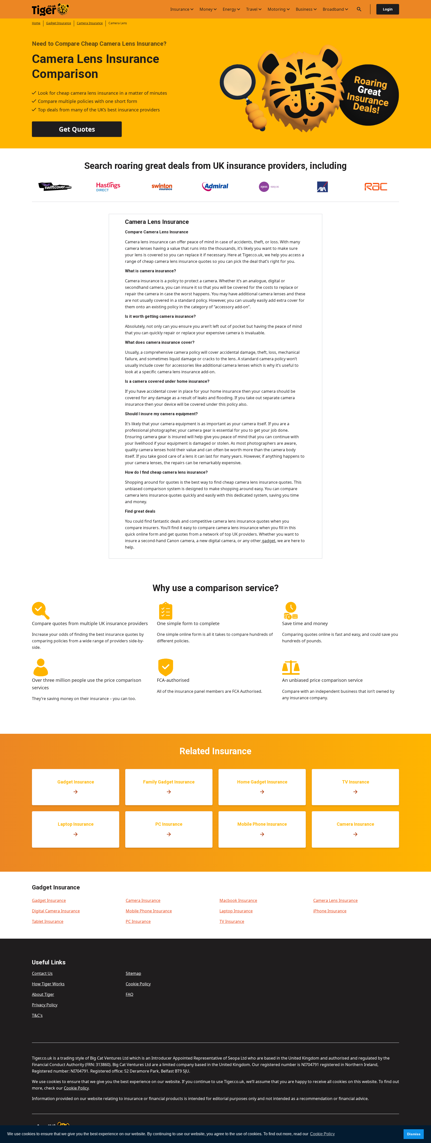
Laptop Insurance (236, 911)
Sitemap (133, 973)
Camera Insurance (90, 23)
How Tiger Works (48, 984)
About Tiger (43, 994)
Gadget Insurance (58, 23)
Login (388, 9)
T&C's (37, 1015)
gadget (268, 540)
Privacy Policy (44, 1005)
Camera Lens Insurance (335, 900)
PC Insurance (138, 921)
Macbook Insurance (238, 900)
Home (36, 23)
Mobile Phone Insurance (149, 911)
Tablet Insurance (47, 921)
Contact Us (42, 973)
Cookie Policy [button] (322, 1134)
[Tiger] (55, 9)
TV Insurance (231, 921)
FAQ (129, 994)
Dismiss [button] (414, 1134)
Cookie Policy (138, 984)
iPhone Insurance (329, 911)
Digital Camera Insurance (56, 911)
